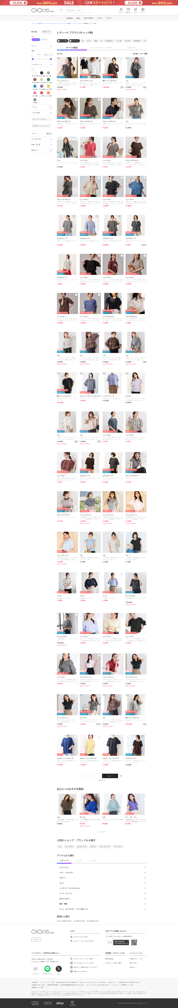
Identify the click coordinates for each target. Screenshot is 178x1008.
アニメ (109, 18)
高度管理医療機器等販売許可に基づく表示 (72, 985)
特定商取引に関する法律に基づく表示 (129, 982)
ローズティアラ (81, 846)
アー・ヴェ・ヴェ (105, 846)
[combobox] (75, 10)
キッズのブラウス (93, 921)
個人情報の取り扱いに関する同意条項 (66, 982)
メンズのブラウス (79, 921)
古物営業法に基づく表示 (38, 985)
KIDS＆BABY (88, 18)
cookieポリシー (112, 982)
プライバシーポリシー (46, 982)
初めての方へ (134, 963)
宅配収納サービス (36, 987)
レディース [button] (36, 39)
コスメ (99, 18)
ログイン (36, 939)
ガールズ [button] (44, 39)
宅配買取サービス (126, 985)
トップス (73, 23)
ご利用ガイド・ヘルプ (136, 959)
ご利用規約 (34, 982)
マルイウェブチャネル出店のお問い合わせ (97, 985)
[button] (41, 46)
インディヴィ (118, 846)
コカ (60, 846)
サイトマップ (115, 985)
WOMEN (69, 18)
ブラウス (79, 23)
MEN (78, 18)
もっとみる (101, 831)
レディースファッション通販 (62, 23)
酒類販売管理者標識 (52, 985)
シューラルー (69, 846)
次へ (109, 776)
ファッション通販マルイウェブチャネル (42, 23)
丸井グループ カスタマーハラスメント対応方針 (92, 982)
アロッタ (93, 846)
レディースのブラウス (64, 921)
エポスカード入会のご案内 (113, 963)
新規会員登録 (109, 959)
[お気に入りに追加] (76, 795)
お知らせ (132, 967)
